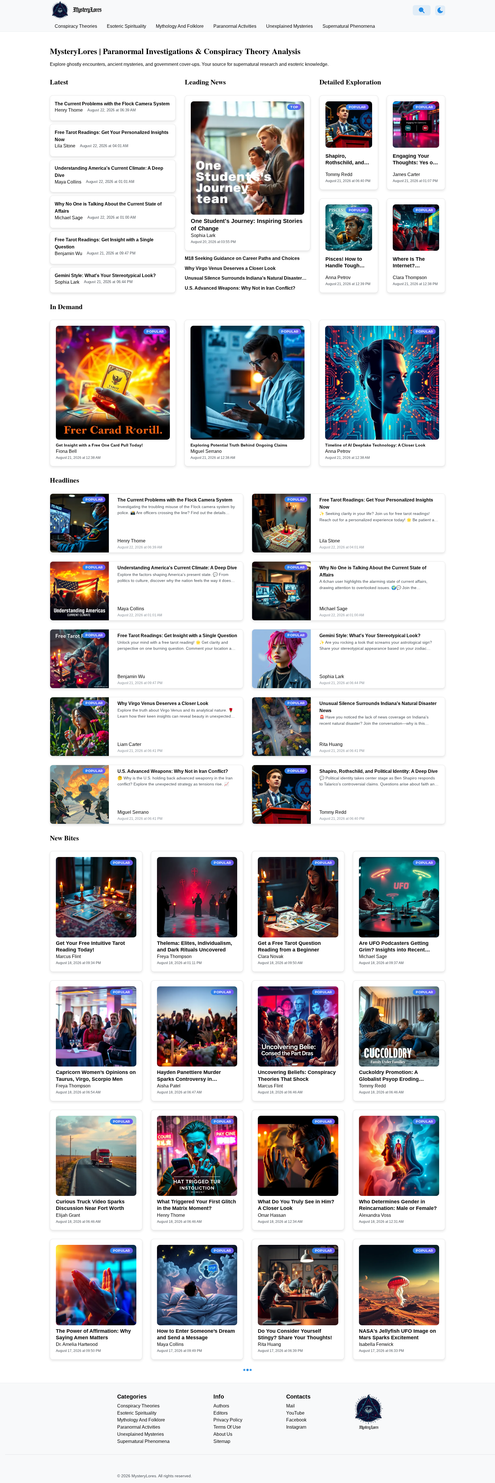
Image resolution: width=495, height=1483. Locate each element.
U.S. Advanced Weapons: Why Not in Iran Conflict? (240, 288)
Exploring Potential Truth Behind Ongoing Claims (238, 445)
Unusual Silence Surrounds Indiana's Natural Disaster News (243, 279)
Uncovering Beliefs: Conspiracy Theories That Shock (297, 1075)
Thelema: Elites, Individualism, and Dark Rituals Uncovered (194, 946)
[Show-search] (422, 10)
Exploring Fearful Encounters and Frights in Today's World (294, 1463)
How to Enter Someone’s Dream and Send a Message (196, 1334)
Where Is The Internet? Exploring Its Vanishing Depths (414, 262)
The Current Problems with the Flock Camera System (112, 103)
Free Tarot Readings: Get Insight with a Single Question (177, 635)
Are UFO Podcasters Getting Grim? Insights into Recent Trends (394, 946)
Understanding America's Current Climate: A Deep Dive (177, 567)
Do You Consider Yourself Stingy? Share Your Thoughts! (295, 1334)
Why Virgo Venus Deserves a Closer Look (230, 268)
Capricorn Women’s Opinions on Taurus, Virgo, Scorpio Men (96, 1075)
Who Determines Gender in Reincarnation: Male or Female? (398, 1205)
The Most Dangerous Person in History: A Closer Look (94, 1463)
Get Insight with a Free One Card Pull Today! (99, 445)
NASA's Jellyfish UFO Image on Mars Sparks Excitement (397, 1334)
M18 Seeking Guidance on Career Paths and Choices (242, 258)
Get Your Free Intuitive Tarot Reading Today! (90, 946)
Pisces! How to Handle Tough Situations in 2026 (347, 262)
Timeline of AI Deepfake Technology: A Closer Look (375, 445)
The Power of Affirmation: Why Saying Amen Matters (93, 1334)
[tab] (76, 26)
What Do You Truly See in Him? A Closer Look (296, 1205)
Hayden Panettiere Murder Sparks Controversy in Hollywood (189, 1076)
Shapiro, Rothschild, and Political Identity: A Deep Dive (348, 159)
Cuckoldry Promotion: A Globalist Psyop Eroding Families (389, 1076)
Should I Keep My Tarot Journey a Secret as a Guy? (398, 1463)
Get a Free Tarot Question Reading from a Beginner (289, 946)
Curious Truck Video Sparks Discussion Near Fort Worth (90, 1205)
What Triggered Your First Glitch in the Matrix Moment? (196, 1205)
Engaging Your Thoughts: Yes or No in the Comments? (414, 159)
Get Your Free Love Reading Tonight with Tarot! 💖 (191, 1463)
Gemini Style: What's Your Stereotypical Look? (105, 275)
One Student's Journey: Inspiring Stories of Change (246, 225)
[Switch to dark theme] (440, 10)
